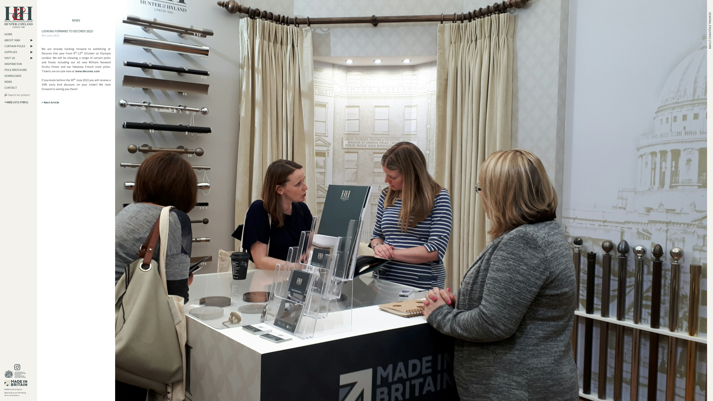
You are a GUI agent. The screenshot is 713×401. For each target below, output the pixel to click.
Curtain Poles (14, 46)
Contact (10, 87)
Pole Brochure (15, 70)
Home (8, 34)
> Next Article (50, 102)
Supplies (10, 52)
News (8, 82)
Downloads (12, 76)
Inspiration (13, 64)
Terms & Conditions (11, 395)
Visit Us (9, 58)
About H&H (12, 40)
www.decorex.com (87, 71)
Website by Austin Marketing (15, 393)
